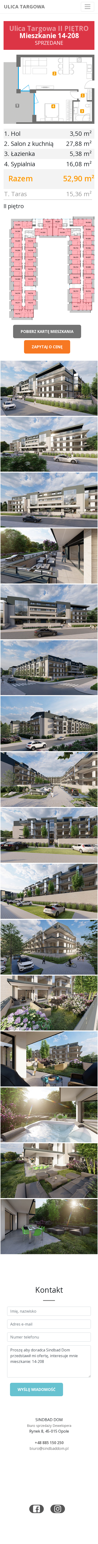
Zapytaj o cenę (47, 346)
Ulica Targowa (24, 6)
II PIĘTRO (73, 28)
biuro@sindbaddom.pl (49, 1448)
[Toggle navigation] (87, 6)
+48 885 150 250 (49, 1442)
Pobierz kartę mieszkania (47, 331)
